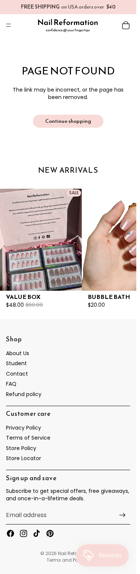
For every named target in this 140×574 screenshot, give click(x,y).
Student (16, 363)
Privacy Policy (23, 427)
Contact (17, 373)
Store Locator (23, 458)
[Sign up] (122, 515)
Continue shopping (68, 121)
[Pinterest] (50, 533)
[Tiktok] (36, 533)
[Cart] (126, 25)
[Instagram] (23, 533)
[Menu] (8, 25)
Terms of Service (28, 438)
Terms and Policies (68, 560)
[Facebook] (10, 533)
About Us (17, 353)
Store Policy (21, 448)
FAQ (11, 384)
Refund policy (23, 394)
